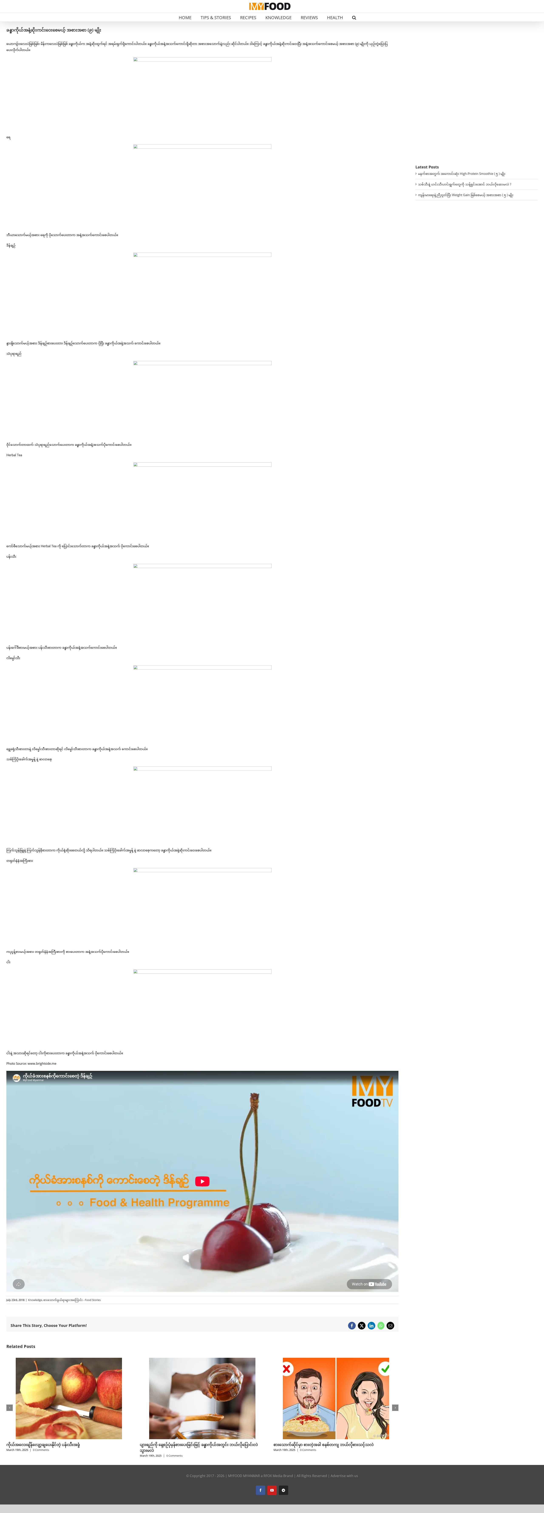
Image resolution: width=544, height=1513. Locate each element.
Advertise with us (344, 1475)
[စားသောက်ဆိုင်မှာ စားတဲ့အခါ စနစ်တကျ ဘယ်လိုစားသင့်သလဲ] (336, 1360)
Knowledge (35, 1300)
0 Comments (41, 1450)
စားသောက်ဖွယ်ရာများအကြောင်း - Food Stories (72, 1300)
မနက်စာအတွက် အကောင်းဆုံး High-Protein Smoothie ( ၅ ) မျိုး (461, 173)
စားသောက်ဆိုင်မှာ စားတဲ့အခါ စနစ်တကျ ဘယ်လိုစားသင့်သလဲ (323, 1444)
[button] (354, 17)
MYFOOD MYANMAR (244, 1475)
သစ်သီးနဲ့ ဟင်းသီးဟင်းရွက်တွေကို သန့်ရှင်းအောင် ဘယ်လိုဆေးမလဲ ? (464, 184)
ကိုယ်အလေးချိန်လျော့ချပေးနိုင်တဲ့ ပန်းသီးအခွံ (43, 1444)
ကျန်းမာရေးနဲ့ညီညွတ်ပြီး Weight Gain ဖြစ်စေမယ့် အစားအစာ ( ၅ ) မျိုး (465, 195)
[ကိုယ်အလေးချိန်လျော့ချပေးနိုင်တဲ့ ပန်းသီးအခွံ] (69, 1360)
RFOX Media (273, 1475)
